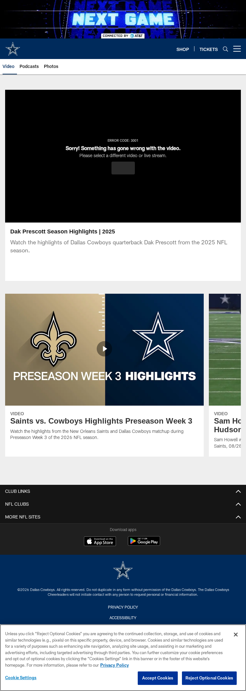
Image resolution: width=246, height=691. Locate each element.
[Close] (236, 635)
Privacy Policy (123, 607)
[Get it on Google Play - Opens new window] (144, 544)
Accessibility (123, 617)
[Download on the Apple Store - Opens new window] (100, 541)
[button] (123, 168)
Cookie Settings (21, 677)
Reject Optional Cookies (209, 677)
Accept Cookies (157, 677)
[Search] (225, 49)
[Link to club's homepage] (12, 46)
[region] (123, 657)
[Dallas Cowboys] (123, 571)
